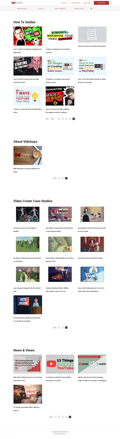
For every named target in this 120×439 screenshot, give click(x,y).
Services (64, 3)
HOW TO (40, 8)
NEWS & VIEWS (79, 8)
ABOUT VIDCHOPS (60, 8)
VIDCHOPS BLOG (22, 8)
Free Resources (76, 3)
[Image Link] (27, 36)
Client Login (87, 3)
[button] (67, 3)
